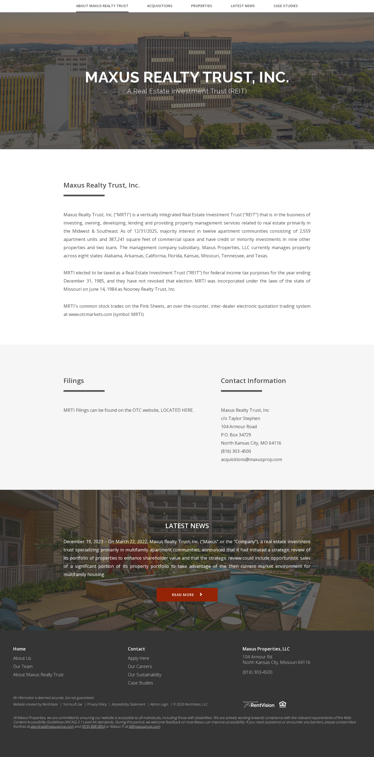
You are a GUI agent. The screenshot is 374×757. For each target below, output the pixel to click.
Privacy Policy (97, 704)
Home (19, 649)
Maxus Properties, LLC (266, 649)
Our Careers (140, 666)
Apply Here (138, 658)
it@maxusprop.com (144, 726)
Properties (201, 5)
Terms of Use (72, 704)
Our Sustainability (144, 675)
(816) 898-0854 (93, 726)
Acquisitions (159, 5)
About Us (22, 658)
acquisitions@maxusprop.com (251, 459)
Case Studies (286, 5)
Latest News (243, 5)
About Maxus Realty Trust (102, 5)
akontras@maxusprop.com (52, 726)
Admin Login (159, 704)
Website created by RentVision (35, 704)
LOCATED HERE (177, 410)
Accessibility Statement (128, 704)
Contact (136, 649)
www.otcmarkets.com (90, 314)
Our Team (23, 666)
